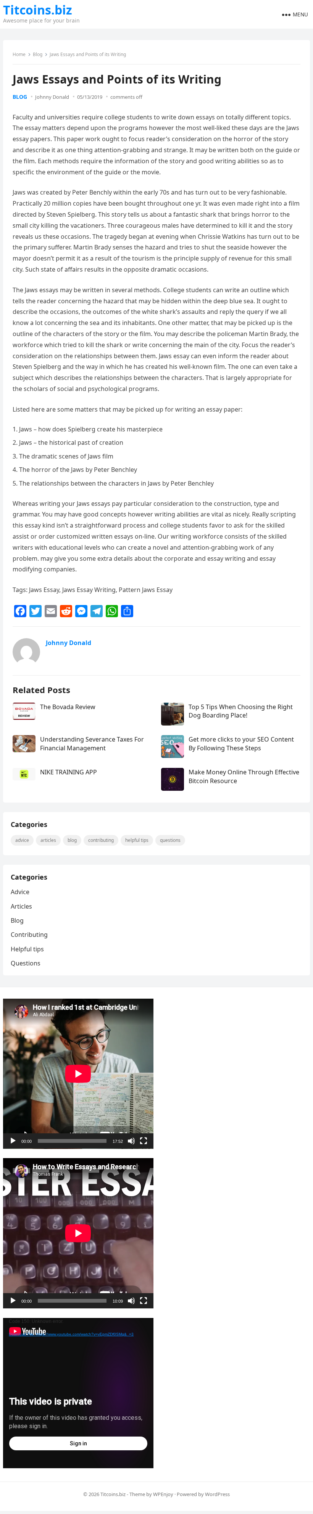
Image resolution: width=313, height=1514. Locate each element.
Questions (170, 840)
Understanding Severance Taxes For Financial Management (92, 743)
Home (19, 54)
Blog (37, 54)
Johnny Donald (52, 96)
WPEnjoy (163, 1494)
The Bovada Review (67, 707)
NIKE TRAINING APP (68, 772)
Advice (22, 840)
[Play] (13, 1141)
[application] (78, 1074)
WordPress (217, 1494)
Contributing (101, 840)
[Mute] (131, 1141)
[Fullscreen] (143, 1141)
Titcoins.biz (37, 10)
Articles (48, 840)
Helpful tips (136, 840)
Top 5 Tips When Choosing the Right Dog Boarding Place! (241, 711)
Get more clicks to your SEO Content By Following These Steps (241, 743)
